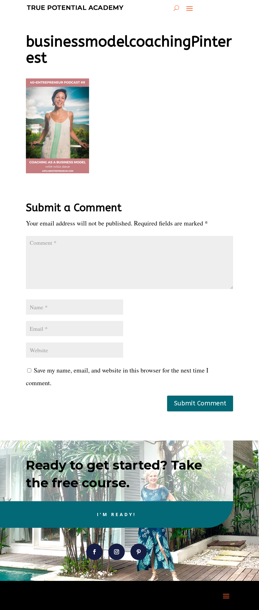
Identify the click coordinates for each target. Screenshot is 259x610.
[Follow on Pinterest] (138, 552)
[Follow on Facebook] (94, 552)
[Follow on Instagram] (116, 552)
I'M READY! (116, 514)
